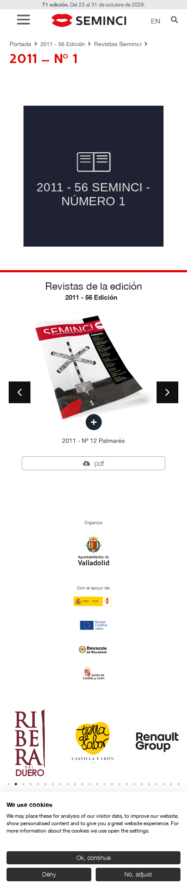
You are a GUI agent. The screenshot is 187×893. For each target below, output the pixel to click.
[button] (26, 20)
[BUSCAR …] (174, 20)
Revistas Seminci (117, 43)
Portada (20, 43)
